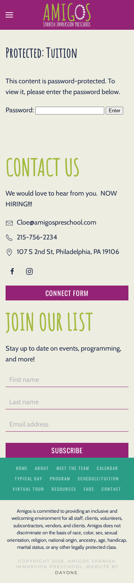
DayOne (66, 572)
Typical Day (28, 478)
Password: (20, 110)
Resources (64, 489)
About (42, 468)
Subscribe (67, 450)
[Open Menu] (9, 15)
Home (22, 468)
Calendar (107, 468)
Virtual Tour (28, 489)
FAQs (89, 489)
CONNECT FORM (67, 293)
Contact (111, 489)
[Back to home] (67, 15)
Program (60, 478)
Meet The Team (73, 468)
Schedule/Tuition (98, 478)
